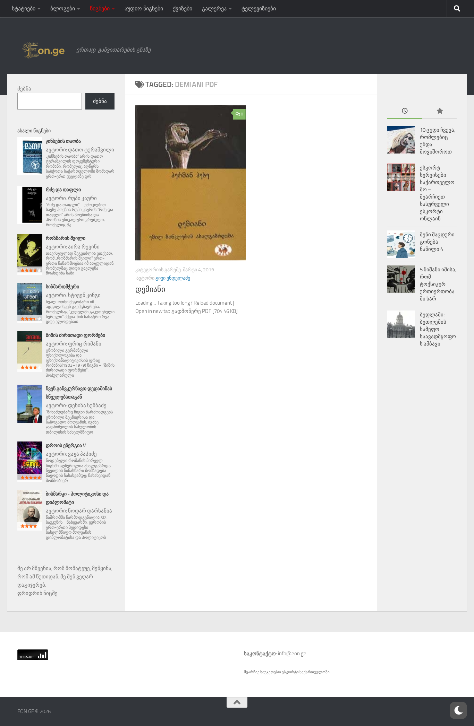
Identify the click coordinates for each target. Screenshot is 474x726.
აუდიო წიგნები (144, 8)
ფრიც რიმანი (84, 344)
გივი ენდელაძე (172, 278)
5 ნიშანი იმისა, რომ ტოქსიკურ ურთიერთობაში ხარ (438, 284)
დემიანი (150, 289)
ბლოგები (62, 8)
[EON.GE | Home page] (43, 50)
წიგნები (100, 8)
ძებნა (24, 89)
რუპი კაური (82, 198)
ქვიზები (182, 8)
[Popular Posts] (439, 111)
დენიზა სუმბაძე (87, 405)
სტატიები (23, 8)
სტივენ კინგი (84, 295)
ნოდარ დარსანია (90, 511)
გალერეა (214, 8)
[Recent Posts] (404, 111)
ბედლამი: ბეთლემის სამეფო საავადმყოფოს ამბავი (438, 329)
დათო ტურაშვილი (91, 150)
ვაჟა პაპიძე (82, 454)
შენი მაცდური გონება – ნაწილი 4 (437, 241)
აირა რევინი (84, 247)
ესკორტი (290, 672)
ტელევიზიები (259, 8)
